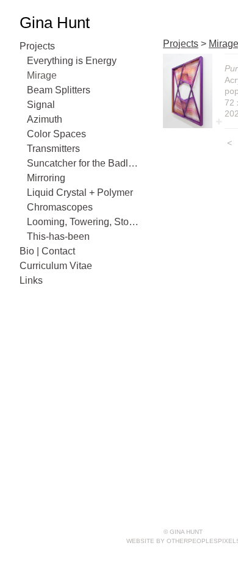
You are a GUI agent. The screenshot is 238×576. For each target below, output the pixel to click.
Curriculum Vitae (56, 266)
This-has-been (58, 236)
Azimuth (44, 119)
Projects (37, 46)
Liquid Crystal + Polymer (80, 192)
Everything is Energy (72, 61)
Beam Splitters (58, 90)
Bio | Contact (47, 251)
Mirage (42, 75)
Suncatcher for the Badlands (84, 163)
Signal (41, 104)
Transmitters (53, 148)
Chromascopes (60, 207)
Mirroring (46, 178)
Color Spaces (56, 134)
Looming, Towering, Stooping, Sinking (84, 222)
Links (31, 280)
